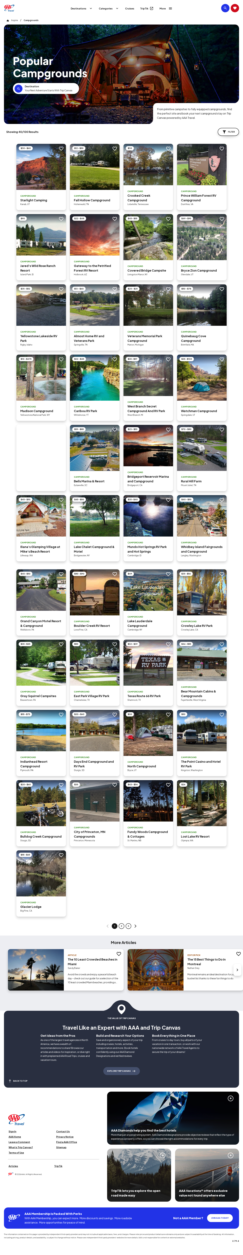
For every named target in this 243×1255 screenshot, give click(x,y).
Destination (32, 86)
